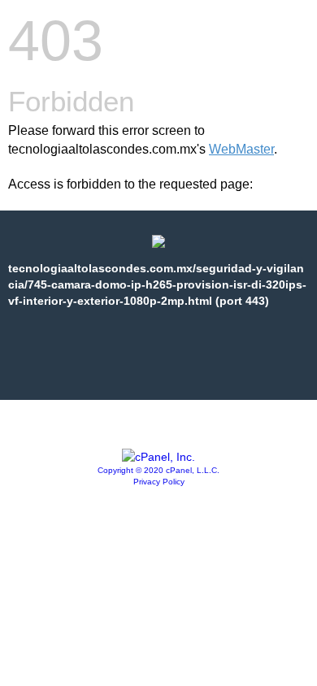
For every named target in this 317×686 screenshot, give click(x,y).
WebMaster (241, 149)
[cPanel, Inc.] (158, 456)
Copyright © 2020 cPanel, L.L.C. (158, 470)
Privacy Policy (159, 481)
